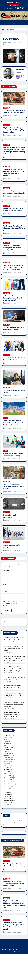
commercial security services (15, 822)
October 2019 (8, 802)
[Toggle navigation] (14, 22)
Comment (6, 570)
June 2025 (7, 739)
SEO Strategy (10, 29)
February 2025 (8, 745)
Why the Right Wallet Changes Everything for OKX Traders (13, 209)
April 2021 (7, 770)
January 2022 (7, 753)
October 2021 (8, 757)
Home (4, 29)
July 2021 (6, 764)
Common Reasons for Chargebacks (10, 516)
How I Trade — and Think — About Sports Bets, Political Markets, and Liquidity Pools (12, 247)
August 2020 (7, 786)
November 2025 (8, 735)
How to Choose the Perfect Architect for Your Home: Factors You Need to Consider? (14, 423)
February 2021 (8, 774)
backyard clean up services (8, 820)
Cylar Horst (8, 42)
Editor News (9, 951)
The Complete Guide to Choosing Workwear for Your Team (14, 359)
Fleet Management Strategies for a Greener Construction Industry (14, 111)
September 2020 (8, 784)
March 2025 (7, 743)
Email (5, 592)
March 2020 (7, 794)
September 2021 (8, 760)
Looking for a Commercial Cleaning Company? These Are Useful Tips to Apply (13, 298)
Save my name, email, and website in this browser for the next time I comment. (13, 603)
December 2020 (8, 778)
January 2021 (7, 776)
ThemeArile (18, 951)
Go (22, 622)
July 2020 (6, 788)
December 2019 (8, 800)
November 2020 (8, 780)
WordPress (22, 949)
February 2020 (8, 796)
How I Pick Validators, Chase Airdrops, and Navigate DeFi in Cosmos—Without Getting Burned (13, 172)
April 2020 (7, 792)
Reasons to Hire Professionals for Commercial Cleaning (13, 454)
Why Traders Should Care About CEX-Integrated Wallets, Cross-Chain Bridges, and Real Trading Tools (14, 150)
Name (5, 584)
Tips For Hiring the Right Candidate (11, 546)
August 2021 (7, 762)
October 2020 (8, 782)
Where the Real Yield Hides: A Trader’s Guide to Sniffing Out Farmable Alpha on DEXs (13, 267)
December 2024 (8, 747)
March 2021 (7, 772)
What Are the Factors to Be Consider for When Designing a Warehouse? (13, 486)
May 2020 (6, 790)
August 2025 (7, 737)
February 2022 (8, 751)
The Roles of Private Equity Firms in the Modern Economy (14, 328)
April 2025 (7, 741)
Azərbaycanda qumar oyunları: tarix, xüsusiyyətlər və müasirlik (13, 192)
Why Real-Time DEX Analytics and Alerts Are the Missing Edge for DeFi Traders (13, 130)
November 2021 (8, 755)
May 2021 (6, 768)
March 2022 (7, 749)
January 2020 (7, 798)
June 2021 (7, 766)
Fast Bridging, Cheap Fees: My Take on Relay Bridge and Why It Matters (14, 228)
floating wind (8, 824)
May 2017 (6, 804)
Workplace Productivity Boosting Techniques (14, 391)
